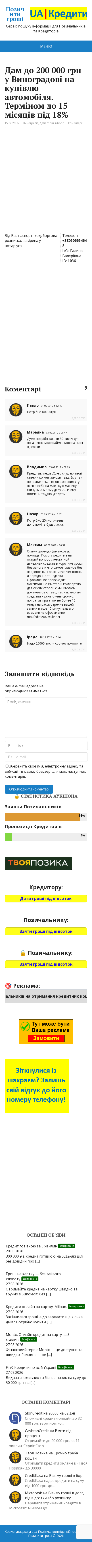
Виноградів (30, 123)
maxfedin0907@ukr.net (43, 617)
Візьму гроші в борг (66, 1475)
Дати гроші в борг (52, 123)
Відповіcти (78, 418)
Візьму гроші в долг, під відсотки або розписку (54, 1495)
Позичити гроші (15, 14)
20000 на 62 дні (61, 1413)
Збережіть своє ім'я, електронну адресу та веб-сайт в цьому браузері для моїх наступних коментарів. (45, 771)
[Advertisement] (46, 184)
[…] (37, 1261)
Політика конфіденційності (58, 1531)
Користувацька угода (21, 1531)
